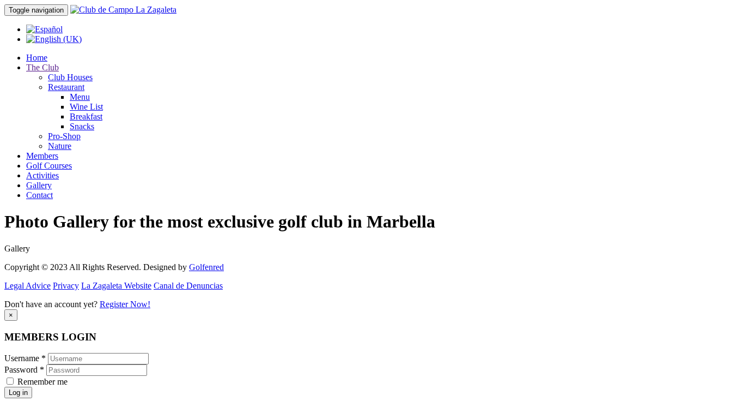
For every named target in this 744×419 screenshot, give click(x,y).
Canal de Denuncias (188, 285)
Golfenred (206, 267)
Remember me (42, 381)
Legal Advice (27, 285)
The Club (42, 67)
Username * (25, 358)
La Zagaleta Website (116, 285)
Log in (18, 392)
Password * (24, 369)
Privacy (66, 285)
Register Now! (125, 304)
